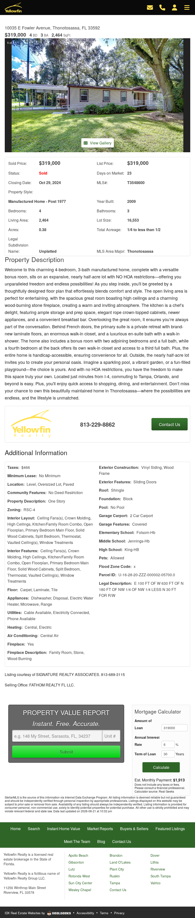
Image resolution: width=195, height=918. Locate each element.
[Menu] (187, 7)
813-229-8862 (97, 424)
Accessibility (85, 913)
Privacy (119, 913)
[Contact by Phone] (162, 7)
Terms (104, 913)
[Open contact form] (150, 7)
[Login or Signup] (174, 7)
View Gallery (101, 143)
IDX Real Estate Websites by (25, 913)
